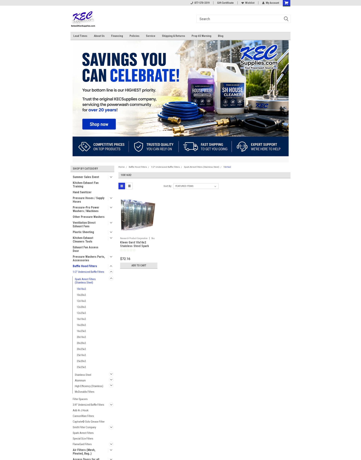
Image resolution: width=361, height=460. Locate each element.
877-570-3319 (201, 2)
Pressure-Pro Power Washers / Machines (86, 209)
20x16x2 (81, 337)
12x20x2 (81, 307)
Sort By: (168, 186)
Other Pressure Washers (89, 217)
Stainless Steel (83, 375)
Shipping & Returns (173, 36)
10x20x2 (81, 295)
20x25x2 (81, 349)
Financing (117, 36)
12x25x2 (81, 313)
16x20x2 (81, 325)
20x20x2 (81, 343)
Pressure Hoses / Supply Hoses (88, 199)
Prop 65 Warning (201, 36)
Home (121, 167)
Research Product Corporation (134, 238)
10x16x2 (81, 289)
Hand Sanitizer (82, 192)
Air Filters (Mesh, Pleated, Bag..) (84, 451)
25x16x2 (81, 355)
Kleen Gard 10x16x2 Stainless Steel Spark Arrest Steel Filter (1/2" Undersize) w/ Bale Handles (138, 248)
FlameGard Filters (82, 444)
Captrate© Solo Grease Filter (89, 421)
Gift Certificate (225, 2)
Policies (134, 36)
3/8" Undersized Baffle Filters (88, 404)
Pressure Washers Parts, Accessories (89, 258)
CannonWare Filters (83, 416)
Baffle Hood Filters (85, 266)
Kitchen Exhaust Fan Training (86, 184)
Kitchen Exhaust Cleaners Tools (83, 239)
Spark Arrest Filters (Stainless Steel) (85, 280)
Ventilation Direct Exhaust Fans (84, 224)
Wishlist (249, 2)
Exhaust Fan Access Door (85, 249)
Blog (220, 36)
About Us (99, 36)
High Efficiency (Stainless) (89, 386)
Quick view (139, 232)
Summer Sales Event (86, 177)
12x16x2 (81, 301)
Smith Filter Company (84, 427)
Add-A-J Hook (81, 410)
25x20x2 (81, 361)
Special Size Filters (83, 438)
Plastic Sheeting (83, 232)
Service (150, 36)
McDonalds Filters (84, 391)
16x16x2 (81, 319)
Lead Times (80, 36)
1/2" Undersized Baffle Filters (88, 272)
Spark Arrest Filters (83, 433)
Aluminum (80, 380)
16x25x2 (81, 331)
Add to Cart (138, 265)
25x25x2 (81, 367)
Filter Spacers (80, 399)
